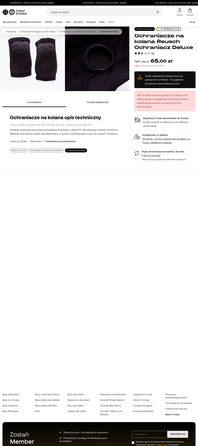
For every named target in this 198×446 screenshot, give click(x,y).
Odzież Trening (141, 400)
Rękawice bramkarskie (30, 22)
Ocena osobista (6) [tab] (97, 102)
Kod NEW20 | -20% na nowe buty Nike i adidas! (26, 3)
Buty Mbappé (10, 411)
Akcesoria (91, 22)
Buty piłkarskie (9, 22)
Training (48, 22)
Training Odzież (18, 141)
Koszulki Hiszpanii (142, 405)
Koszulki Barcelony (110, 405)
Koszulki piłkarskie (143, 411)
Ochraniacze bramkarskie (60, 141)
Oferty (111, 22)
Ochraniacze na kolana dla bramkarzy (78, 31)
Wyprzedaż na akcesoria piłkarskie (46, 150)
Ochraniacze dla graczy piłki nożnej (37, 31)
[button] (165, 139)
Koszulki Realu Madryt (112, 400)
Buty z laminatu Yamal (47, 394)
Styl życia (78, 22)
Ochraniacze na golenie (178, 403)
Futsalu (59, 22)
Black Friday (172, 414)
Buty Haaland (9, 405)
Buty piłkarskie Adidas (47, 400)
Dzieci (102, 22)
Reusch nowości (18, 150)
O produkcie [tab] (34, 102)
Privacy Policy (162, 445)
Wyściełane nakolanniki (112, 31)
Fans (68, 22)
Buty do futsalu (10, 400)
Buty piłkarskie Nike (46, 405)
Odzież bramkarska (176, 408)
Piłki (37, 411)
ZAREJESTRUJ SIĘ (177, 434)
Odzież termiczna (142, 394)
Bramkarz (36, 141)
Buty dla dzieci (76, 394)
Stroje (192, 22)
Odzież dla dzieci (77, 411)
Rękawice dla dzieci (79, 400)
